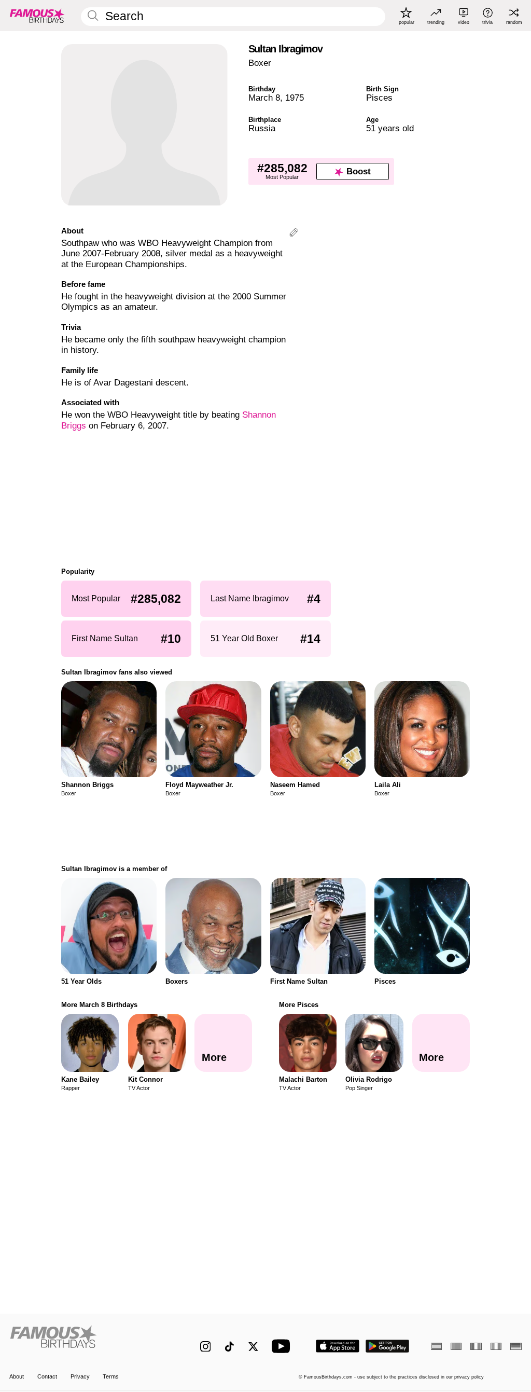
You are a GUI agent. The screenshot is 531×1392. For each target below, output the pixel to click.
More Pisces (298, 1005)
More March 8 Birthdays (99, 1005)
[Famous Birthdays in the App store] (337, 1346)
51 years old (390, 128)
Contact (47, 1376)
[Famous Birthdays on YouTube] (283, 1346)
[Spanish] (436, 1346)
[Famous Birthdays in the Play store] (388, 1346)
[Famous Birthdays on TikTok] (229, 1346)
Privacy (80, 1376)
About (16, 1376)
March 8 (264, 98)
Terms (111, 1376)
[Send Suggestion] (293, 234)
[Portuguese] (456, 1346)
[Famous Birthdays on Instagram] (205, 1346)
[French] (475, 1346)
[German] (515, 1346)
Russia (261, 128)
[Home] (89, 1340)
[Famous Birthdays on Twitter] (253, 1346)
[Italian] (496, 1346)
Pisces (379, 98)
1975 (294, 98)
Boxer (259, 63)
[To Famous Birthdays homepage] (37, 15)
